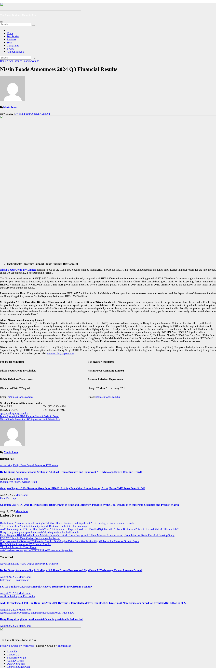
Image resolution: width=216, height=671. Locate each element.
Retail (34, 481)
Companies (13, 45)
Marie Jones (10, 107)
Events (10, 48)
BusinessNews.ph (16, 657)
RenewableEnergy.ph (18, 666)
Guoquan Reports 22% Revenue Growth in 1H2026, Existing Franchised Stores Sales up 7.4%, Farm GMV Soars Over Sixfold (72, 488)
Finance (18, 60)
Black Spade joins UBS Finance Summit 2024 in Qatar (29, 416)
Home (10, 33)
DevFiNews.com (16, 663)
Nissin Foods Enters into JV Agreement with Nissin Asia (30, 419)
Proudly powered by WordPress (17, 645)
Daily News (7, 60)
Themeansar (64, 645)
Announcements (15, 51)
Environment (22, 580)
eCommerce (7, 481)
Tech (9, 42)
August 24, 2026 (9, 577)
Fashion (49, 612)
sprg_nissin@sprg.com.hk (14, 413)
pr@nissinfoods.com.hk (20, 397)
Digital (31, 465)
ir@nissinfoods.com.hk (107, 397)
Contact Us (13, 654)
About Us (12, 651)
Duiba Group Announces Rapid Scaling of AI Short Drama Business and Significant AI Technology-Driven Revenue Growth (71, 472)
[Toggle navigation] (1, 21)
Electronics (29, 596)
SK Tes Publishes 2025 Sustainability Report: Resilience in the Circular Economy (43, 526)
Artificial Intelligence (11, 596)
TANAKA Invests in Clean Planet (18, 547)
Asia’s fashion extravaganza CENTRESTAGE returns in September (36, 550)
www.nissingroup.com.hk (60, 353)
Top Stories (13, 36)
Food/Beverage (31, 60)
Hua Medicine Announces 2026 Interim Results (25, 544)
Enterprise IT (42, 465)
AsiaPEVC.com (15, 660)
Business (11, 39)
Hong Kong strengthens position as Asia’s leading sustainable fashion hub (39, 532)
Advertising (6, 465)
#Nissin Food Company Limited (32, 113)
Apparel (4, 612)
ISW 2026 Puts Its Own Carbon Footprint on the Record (30, 538)
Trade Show (67, 612)
